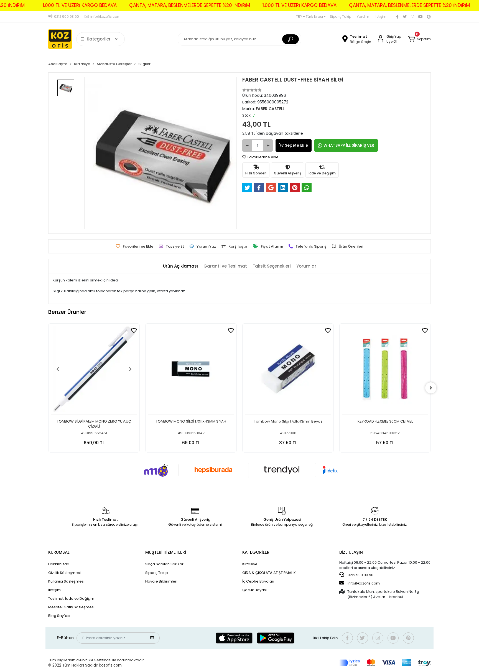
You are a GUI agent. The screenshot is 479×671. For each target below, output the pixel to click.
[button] (419, 39)
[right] (431, 388)
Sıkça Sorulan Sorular (164, 564)
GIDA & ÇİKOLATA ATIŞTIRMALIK (269, 572)
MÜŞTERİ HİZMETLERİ (165, 552)
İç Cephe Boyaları (258, 581)
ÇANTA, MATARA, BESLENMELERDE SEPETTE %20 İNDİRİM (189, 5)
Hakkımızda (58, 564)
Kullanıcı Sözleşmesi (66, 581)
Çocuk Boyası (254, 590)
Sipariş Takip (340, 16)
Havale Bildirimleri (161, 581)
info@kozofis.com (364, 583)
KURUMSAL (59, 552)
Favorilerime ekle (263, 157)
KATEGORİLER (255, 552)
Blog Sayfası (59, 615)
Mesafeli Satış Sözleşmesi (71, 607)
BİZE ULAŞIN (351, 552)
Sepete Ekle (296, 145)
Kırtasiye (250, 564)
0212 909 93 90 (360, 575)
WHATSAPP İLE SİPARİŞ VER (348, 145)
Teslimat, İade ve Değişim (71, 598)
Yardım (363, 16)
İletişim (380, 16)
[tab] (180, 266)
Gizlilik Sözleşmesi (64, 572)
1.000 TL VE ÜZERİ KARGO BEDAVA (80, 5)
